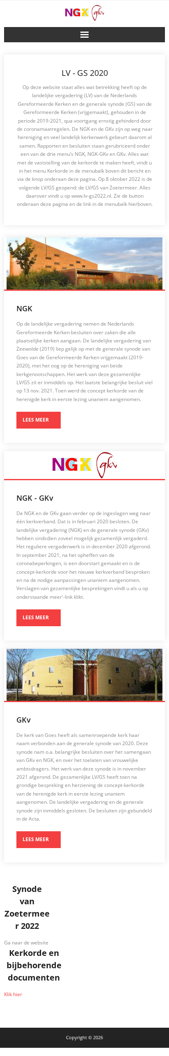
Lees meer (36, 419)
